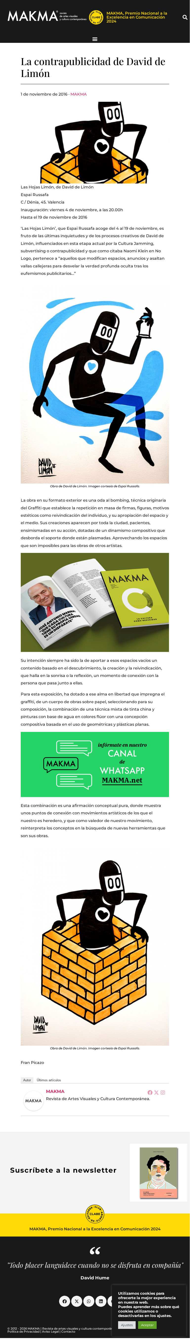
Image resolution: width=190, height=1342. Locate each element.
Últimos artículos (49, 1080)
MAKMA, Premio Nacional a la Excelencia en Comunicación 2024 (136, 17)
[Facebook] (150, 1092)
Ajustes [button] (127, 1325)
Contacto (68, 1331)
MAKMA (78, 94)
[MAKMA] (33, 1101)
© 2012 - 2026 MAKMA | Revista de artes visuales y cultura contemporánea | (62, 1328)
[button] (185, 17)
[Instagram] (163, 1092)
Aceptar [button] (147, 1325)
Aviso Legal (50, 1331)
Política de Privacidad (23, 1331)
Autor (27, 1080)
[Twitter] (156, 1092)
